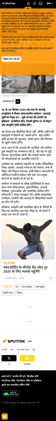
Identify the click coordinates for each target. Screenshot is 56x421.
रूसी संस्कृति (40, 287)
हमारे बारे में (6, 376)
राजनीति (4, 350)
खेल (34, 350)
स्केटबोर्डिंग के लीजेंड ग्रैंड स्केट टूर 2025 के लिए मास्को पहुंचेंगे (25, 270)
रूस (17, 287)
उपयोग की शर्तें (19, 376)
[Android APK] (11, 393)
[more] (51, 278)
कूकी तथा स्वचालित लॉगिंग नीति (16, 385)
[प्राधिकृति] (28, 3)
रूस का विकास (27, 287)
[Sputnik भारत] (9, 4)
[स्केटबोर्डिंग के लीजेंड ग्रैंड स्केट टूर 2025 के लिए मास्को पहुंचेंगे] (28, 240)
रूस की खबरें (9, 263)
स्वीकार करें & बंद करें (11, 59)
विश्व (11, 350)
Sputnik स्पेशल (22, 350)
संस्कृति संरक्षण (8, 293)
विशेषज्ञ (19, 293)
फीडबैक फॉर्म (32, 376)
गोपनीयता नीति (47, 21)
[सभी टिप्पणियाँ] (5, 416)
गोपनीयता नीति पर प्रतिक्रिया (28, 380)
